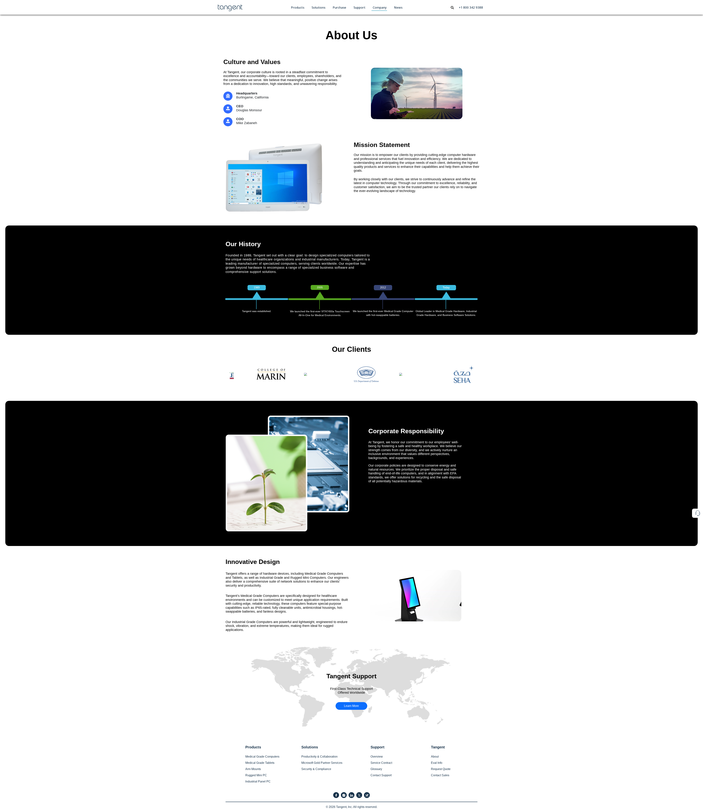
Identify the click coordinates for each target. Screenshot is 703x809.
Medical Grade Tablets (259, 762)
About (435, 756)
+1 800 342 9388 (471, 7)
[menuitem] (297, 7)
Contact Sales (440, 775)
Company (380, 7)
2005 (320, 287)
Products (297, 7)
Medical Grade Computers (262, 756)
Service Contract (381, 762)
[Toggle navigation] (452, 7)
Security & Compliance (316, 769)
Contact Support (381, 775)
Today (446, 287)
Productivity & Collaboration (319, 756)
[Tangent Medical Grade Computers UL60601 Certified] (230, 7)
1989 (257, 287)
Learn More (351, 705)
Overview (377, 756)
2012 (383, 287)
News (398, 7)
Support (359, 7)
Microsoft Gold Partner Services (321, 762)
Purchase (339, 7)
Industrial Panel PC (258, 781)
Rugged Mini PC (256, 775)
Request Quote (441, 769)
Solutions (318, 7)
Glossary (376, 769)
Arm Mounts (253, 769)
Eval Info (436, 762)
